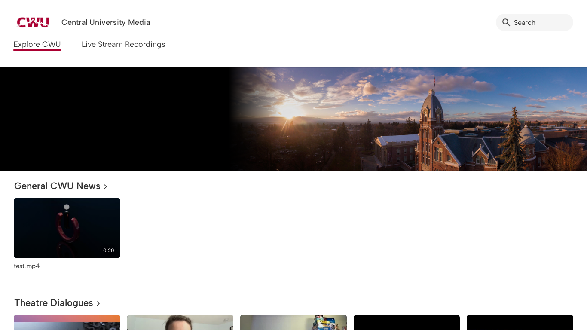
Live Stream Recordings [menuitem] (123, 44)
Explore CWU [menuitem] (37, 44)
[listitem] (67, 238)
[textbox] (19, 118)
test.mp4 (27, 266)
